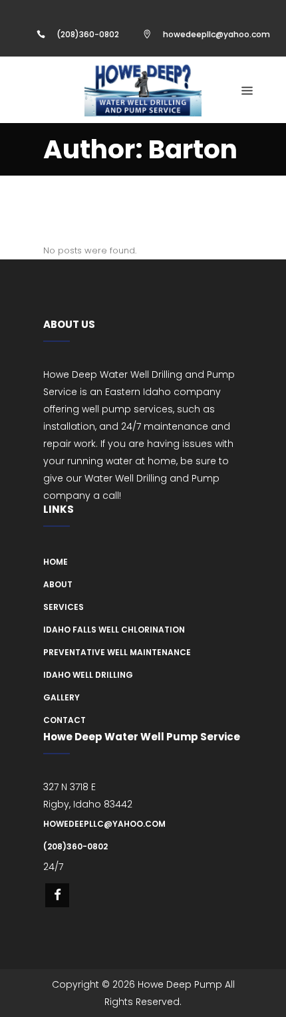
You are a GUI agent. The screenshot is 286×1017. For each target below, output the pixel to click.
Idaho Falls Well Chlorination (114, 629)
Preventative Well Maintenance (117, 652)
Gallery (61, 697)
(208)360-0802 (88, 34)
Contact (64, 720)
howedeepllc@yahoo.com (216, 34)
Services (63, 607)
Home (55, 561)
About (57, 584)
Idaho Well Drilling (88, 674)
